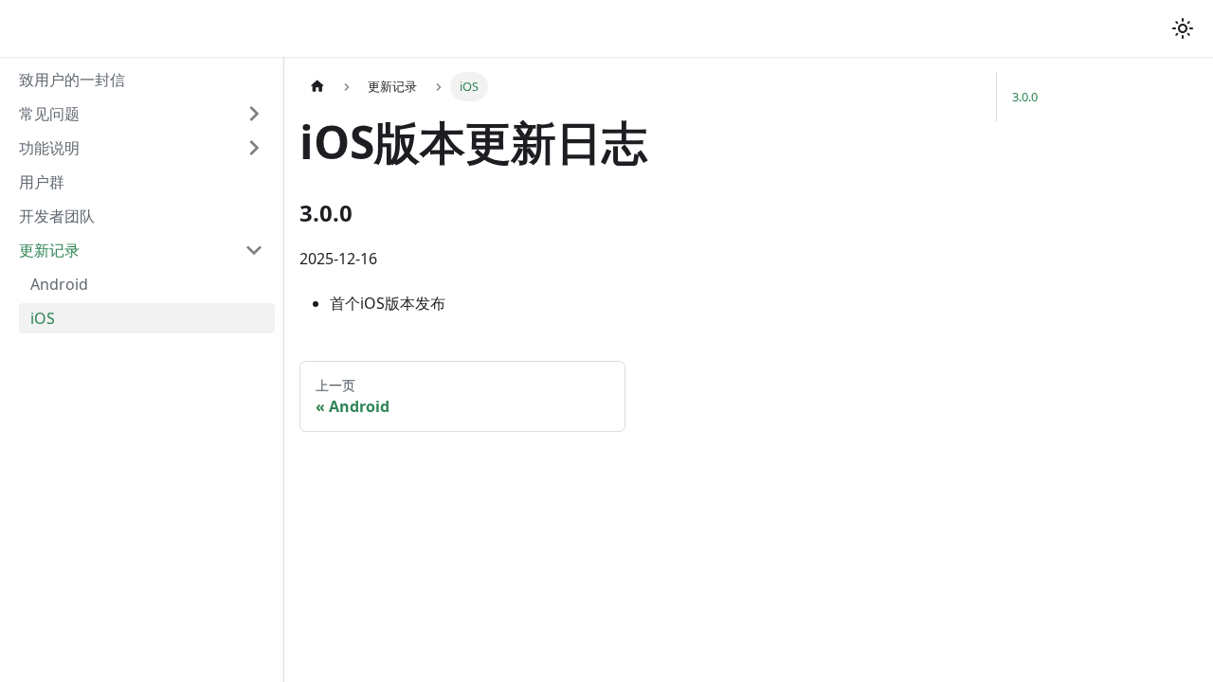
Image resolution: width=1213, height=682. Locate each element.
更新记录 (49, 250)
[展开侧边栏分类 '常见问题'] (254, 114)
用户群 (41, 181)
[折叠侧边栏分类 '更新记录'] (254, 250)
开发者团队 (57, 216)
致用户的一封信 (72, 79)
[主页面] (317, 86)
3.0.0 (1025, 96)
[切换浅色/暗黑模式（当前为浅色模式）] (1183, 28)
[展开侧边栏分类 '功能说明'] (254, 148)
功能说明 (49, 147)
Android (59, 284)
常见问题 (49, 113)
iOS (42, 318)
